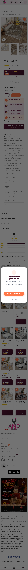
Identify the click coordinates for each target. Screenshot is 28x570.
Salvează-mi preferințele (14, 294)
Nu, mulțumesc (14, 299)
